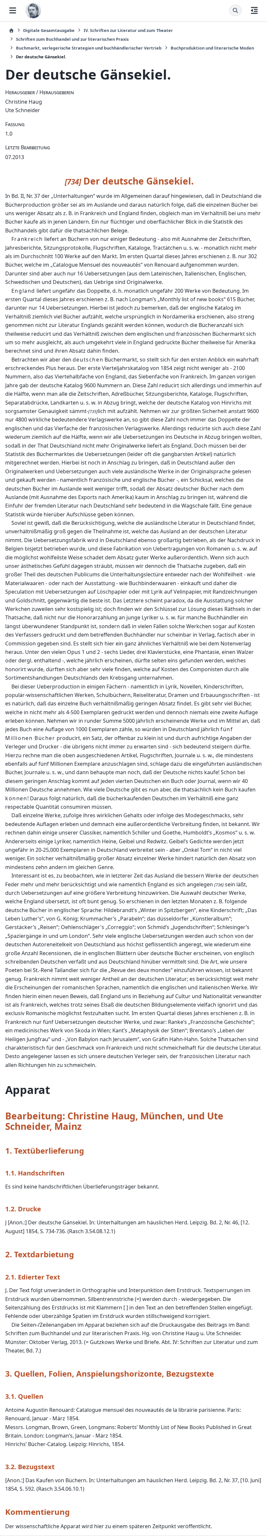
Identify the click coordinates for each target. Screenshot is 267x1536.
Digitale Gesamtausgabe (49, 30)
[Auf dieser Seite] (254, 10)
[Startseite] (11, 30)
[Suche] (235, 10)
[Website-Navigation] (12, 10)
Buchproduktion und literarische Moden (212, 48)
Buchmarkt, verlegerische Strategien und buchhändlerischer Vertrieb (89, 48)
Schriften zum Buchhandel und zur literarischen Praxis (72, 39)
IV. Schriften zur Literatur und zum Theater (128, 30)
